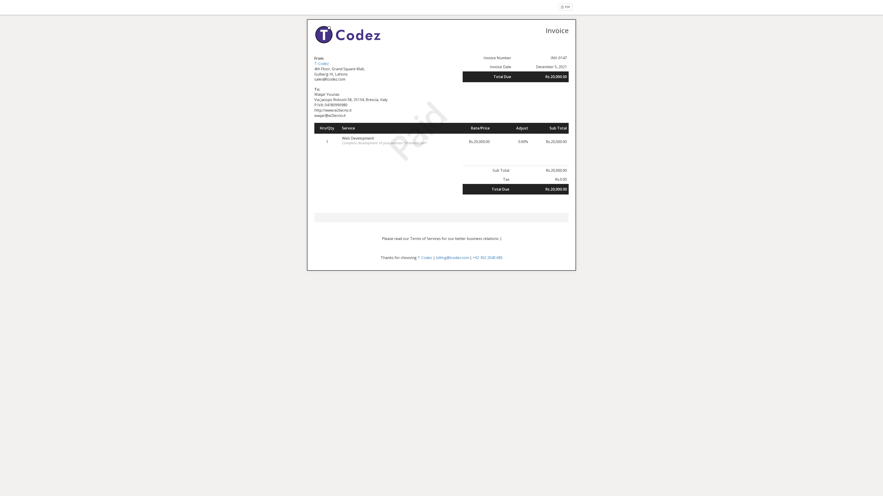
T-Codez (321, 63)
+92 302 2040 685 (488, 257)
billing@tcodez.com (452, 257)
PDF (567, 7)
